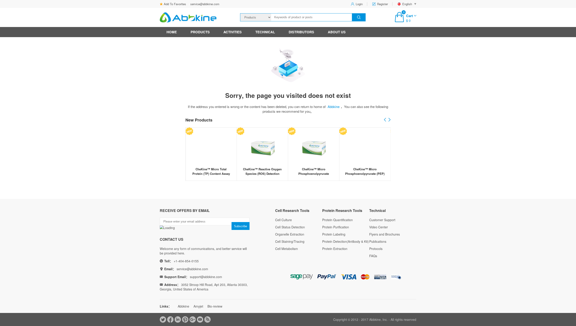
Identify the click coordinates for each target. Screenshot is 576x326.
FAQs (373, 256)
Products (200, 31)
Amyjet (198, 306)
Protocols (375, 248)
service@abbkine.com (204, 4)
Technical (265, 31)
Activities (232, 31)
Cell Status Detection (290, 227)
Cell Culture (283, 220)
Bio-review (214, 306)
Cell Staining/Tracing (289, 241)
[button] (389, 120)
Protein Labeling (333, 234)
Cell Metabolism (286, 248)
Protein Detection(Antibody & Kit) (345, 241)
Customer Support (382, 220)
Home (171, 31)
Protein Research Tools (342, 210)
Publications (377, 241)
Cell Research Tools (292, 210)
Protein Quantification (337, 220)
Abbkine (334, 106)
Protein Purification (335, 227)
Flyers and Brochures (384, 234)
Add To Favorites (175, 4)
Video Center (378, 227)
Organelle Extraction (289, 234)
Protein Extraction (334, 248)
